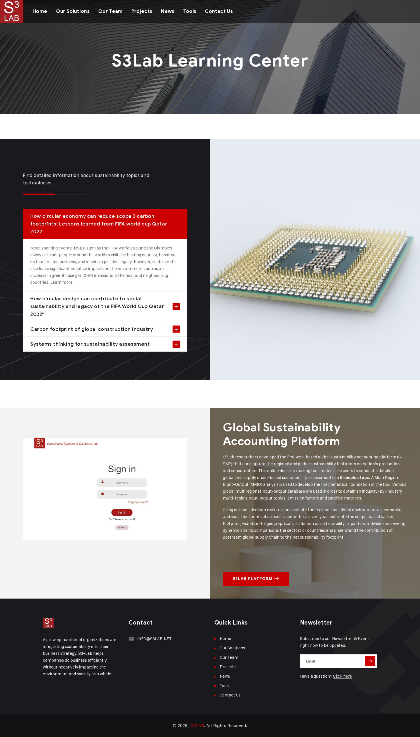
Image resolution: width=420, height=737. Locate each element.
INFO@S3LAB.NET (154, 638)
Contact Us (219, 11)
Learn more (61, 282)
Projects (142, 11)
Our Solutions (73, 11)
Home (40, 11)
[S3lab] (11, 11)
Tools (190, 11)
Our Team (110, 11)
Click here (342, 676)
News (167, 11)
